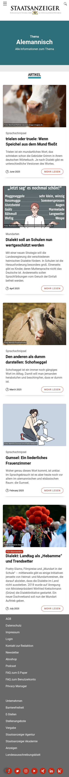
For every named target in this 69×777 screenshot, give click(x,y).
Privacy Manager (16, 686)
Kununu (60, 771)
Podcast (11, 666)
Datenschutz (13, 625)
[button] (6, 770)
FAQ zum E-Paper (16, 672)
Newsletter (12, 652)
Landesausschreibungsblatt (23, 754)
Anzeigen (11, 748)
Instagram (26, 771)
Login (9, 639)
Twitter (17, 771)
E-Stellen (11, 714)
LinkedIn (51, 771)
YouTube (34, 771)
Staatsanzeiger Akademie (22, 741)
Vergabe (11, 728)
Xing (43, 771)
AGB (8, 619)
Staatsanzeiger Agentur (20, 734)
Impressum (13, 632)
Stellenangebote (16, 721)
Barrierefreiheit (15, 707)
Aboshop (11, 659)
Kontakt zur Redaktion (19, 645)
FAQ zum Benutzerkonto (21, 679)
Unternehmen (14, 701)
